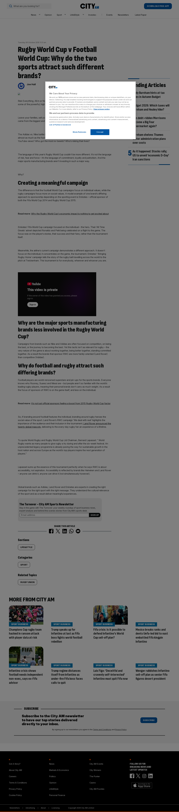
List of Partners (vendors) (60, 125)
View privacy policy (101, 109)
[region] (90, 110)
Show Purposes (79, 132)
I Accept (99, 132)
